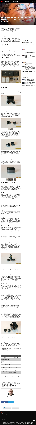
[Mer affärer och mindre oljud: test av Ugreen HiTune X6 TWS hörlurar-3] (11, 123)
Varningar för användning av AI (5, 414)
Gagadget (2, 1)
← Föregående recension (7, 407)
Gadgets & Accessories (5, 399)
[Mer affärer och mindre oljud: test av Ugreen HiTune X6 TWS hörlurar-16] (11, 258)
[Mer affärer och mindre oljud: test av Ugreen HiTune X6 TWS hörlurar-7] (11, 144)
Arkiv (1, 416)
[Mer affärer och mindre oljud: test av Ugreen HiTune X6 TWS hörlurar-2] (11, 100)
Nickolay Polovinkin (11, 396)
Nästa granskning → (15, 407)
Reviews (10, 399)
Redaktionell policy (4, 413)
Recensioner (15, 1)
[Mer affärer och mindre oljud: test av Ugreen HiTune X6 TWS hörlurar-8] (11, 171)
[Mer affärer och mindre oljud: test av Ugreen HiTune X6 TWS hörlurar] (11, 76)
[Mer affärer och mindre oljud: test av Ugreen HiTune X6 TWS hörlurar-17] (11, 327)
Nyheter (7, 1)
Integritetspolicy (3, 415)
